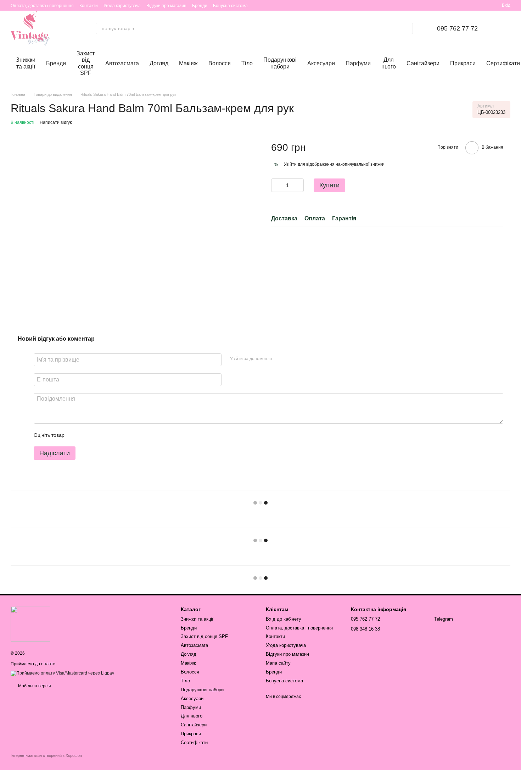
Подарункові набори (280, 63)
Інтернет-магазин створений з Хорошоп (46, 755)
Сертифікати (194, 742)
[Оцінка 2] (87, 435)
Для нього (388, 63)
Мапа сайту (278, 663)
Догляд (159, 63)
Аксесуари (321, 63)
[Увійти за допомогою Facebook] (279, 358)
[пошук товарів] (407, 28)
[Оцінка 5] (121, 435)
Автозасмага (122, 63)
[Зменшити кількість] (276, 185)
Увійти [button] (290, 164)
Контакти (88, 5)
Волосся (219, 63)
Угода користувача (122, 5)
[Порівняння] (483, 5)
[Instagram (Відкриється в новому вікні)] (451, 5)
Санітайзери (423, 63)
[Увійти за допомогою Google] (291, 358)
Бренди (199, 5)
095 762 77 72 (457, 28)
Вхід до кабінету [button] (283, 619)
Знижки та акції (25, 63)
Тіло (247, 63)
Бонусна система (230, 5)
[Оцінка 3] (99, 435)
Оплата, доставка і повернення (42, 5)
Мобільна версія (34, 685)
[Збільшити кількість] (298, 185)
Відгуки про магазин (166, 5)
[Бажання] (471, 5)
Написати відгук (56, 122)
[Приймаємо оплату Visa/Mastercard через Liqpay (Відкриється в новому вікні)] (62, 673)
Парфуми (358, 63)
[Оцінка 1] (76, 435)
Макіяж (188, 63)
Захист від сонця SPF (86, 63)
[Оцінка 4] (110, 435)
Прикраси (463, 63)
